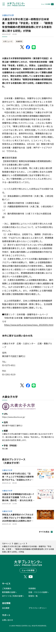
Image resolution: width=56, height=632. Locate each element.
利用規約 (32, 588)
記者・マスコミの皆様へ (39, 592)
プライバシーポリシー (38, 608)
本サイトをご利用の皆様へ (13, 596)
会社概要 (5, 608)
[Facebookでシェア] (28, 47)
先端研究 (19, 41)
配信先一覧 (33, 596)
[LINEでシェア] (34, 47)
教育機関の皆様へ (9, 592)
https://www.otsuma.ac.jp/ (13, 417)
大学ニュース (7, 41)
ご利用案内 (6, 588)
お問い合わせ (7, 620)
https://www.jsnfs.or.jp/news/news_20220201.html (28, 324)
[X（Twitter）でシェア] (22, 47)
